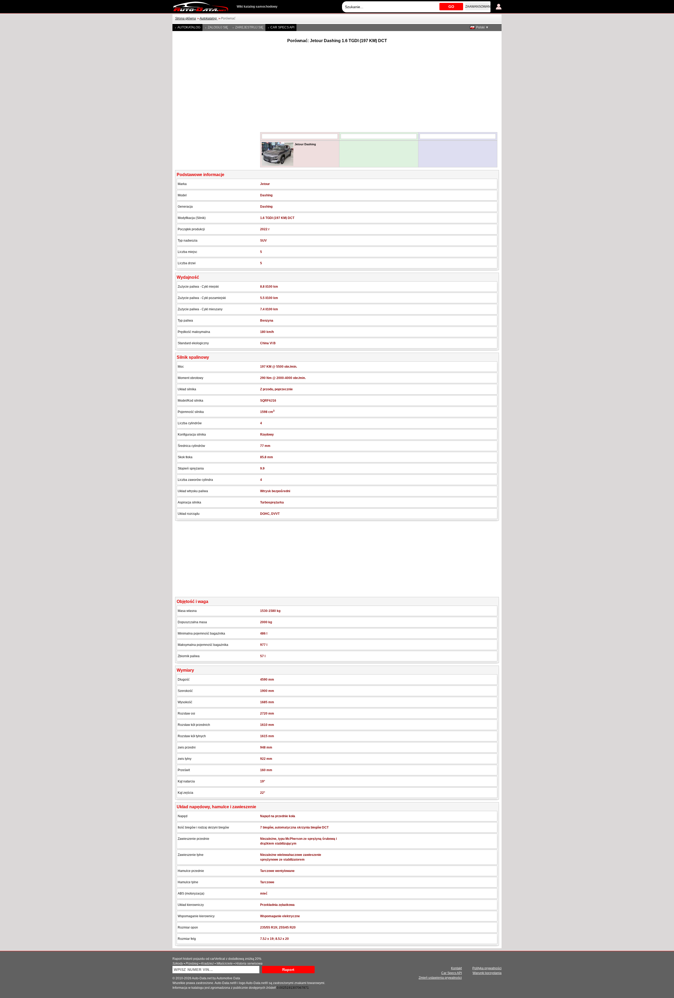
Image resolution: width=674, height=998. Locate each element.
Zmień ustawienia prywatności (440, 978)
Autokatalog (208, 18)
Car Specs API (282, 27)
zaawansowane (477, 6)
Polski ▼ (482, 27)
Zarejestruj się (249, 27)
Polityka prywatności (487, 968)
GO (451, 6)
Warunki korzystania (487, 973)
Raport (288, 969)
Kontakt (456, 968)
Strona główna (185, 18)
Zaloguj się (218, 27)
